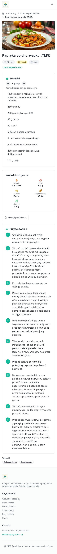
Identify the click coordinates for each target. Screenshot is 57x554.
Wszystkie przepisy (11, 499)
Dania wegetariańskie (29, 13)
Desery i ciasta (8, 506)
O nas (4, 518)
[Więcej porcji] (24, 83)
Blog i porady (8, 514)
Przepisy (12, 13)
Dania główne (8, 502)
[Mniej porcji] (8, 83)
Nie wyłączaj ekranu (17, 217)
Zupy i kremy (8, 510)
